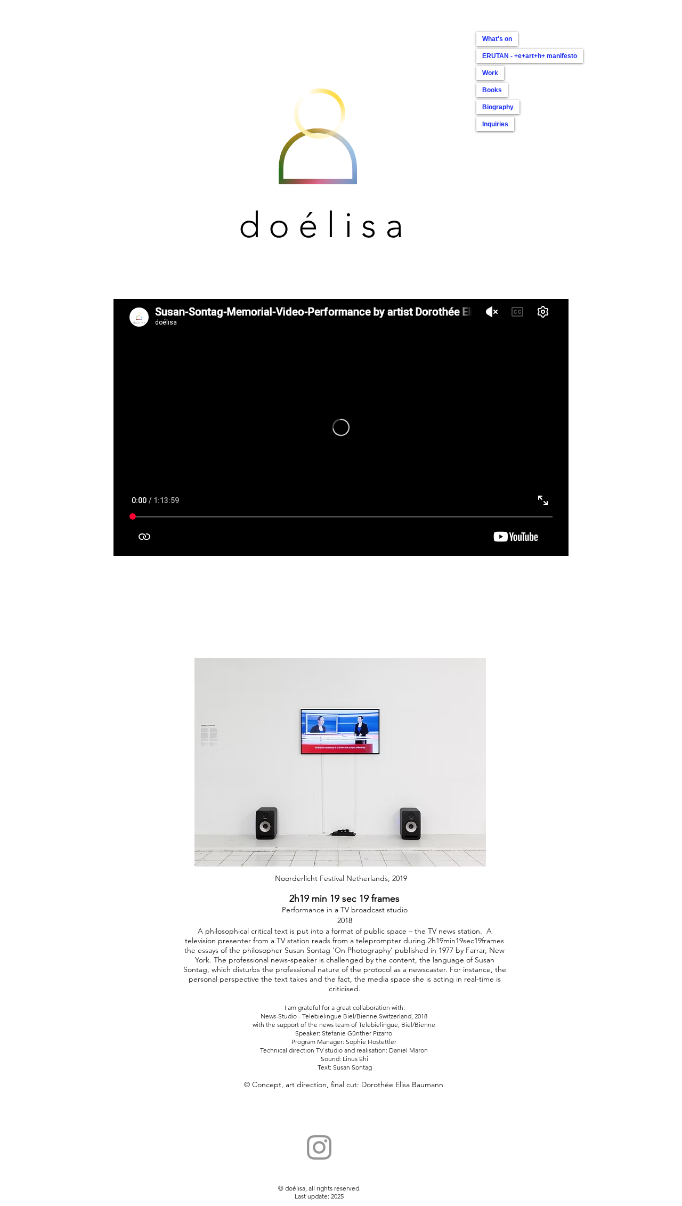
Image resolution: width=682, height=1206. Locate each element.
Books (492, 90)
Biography (498, 107)
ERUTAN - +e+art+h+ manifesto (529, 56)
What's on (497, 39)
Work (490, 73)
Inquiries (495, 124)
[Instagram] (319, 1147)
